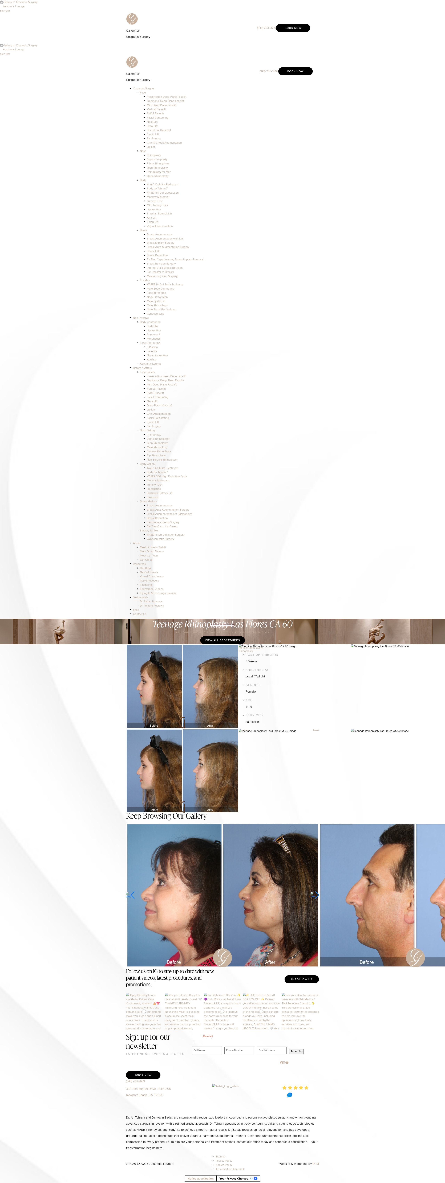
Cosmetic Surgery (144, 88)
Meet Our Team (149, 555)
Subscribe (296, 1051)
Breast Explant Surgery (160, 243)
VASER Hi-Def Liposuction (163, 192)
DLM (316, 1164)
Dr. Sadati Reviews (151, 601)
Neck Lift (152, 122)
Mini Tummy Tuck (157, 205)
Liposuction (154, 209)
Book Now (293, 28)
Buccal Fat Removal (159, 130)
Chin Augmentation (159, 414)
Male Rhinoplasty (157, 305)
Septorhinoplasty (157, 159)
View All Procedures (222, 640)
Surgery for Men (149, 530)
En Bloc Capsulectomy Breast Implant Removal (175, 259)
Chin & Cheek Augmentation (164, 142)
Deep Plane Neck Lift (159, 405)
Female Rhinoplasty (159, 451)
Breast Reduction (157, 255)
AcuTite (151, 359)
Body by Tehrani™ (157, 188)
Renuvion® (153, 334)
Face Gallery (147, 372)
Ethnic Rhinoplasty (158, 163)
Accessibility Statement (230, 1169)
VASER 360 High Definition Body (167, 476)
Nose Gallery (147, 430)
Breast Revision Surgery (161, 263)
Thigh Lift (152, 222)
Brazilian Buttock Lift (159, 213)
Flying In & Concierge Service (158, 593)
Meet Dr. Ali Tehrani (152, 551)
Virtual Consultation (152, 576)
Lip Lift (151, 147)
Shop (136, 610)
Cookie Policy (224, 1165)
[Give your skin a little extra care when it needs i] (183, 1011)
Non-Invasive (141, 318)
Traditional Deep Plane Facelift (165, 101)
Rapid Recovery (149, 580)
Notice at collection (201, 1178)
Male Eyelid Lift (156, 301)
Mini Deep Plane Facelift (162, 105)
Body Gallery (147, 464)
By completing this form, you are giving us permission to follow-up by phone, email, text (244, 1041)
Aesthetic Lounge (14, 6)
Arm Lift (151, 217)
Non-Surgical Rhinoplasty (162, 459)
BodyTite (152, 326)
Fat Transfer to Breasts (160, 272)
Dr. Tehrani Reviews (152, 605)
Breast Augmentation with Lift (165, 238)
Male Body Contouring (160, 288)
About (136, 543)
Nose (143, 151)
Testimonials (140, 597)
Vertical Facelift (156, 109)
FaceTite (152, 351)
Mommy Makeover (158, 197)
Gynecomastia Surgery (160, 539)
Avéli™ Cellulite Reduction (163, 184)
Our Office (146, 560)
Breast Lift (153, 251)
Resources (139, 564)
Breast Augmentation (160, 234)
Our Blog (145, 568)
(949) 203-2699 (266, 28)
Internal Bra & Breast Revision (165, 268)
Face (143, 92)
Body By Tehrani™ (157, 472)
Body (143, 180)
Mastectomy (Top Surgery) (162, 276)
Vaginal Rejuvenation (160, 226)
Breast (144, 230)
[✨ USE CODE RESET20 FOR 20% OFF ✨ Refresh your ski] (261, 1011)
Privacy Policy (224, 1160)
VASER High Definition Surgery (165, 534)
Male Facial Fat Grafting (161, 309)
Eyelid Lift (153, 134)
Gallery (187, 632)
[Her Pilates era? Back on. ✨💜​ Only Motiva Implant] (222, 1011)
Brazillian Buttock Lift (160, 493)
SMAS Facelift (155, 113)
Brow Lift (152, 126)
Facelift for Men (156, 293)
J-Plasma (152, 347)
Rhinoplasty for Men (159, 172)
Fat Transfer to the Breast (162, 526)
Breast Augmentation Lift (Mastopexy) (169, 514)
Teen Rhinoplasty (157, 167)
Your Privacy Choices (233, 1178)
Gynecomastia (155, 313)
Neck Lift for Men (157, 297)
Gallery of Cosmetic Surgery (21, 2)
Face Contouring (150, 343)
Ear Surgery (154, 426)
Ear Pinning (154, 138)
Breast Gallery (148, 501)
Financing (146, 585)
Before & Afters (142, 368)
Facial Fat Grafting (158, 418)
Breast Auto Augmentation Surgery (168, 247)
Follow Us (303, 979)
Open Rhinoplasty (158, 176)
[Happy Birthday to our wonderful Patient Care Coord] (144, 1011)
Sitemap (220, 1156)
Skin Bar (5, 11)
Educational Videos (151, 589)
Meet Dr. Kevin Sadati (153, 547)
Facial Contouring (157, 117)
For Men (145, 280)
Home (178, 632)
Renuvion (153, 497)
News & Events (149, 572)
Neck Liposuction (157, 355)
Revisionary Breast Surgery (163, 522)
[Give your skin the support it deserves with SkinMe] (300, 1011)
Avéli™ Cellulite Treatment (162, 468)
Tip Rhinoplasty (156, 455)
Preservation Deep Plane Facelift (167, 97)
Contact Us (139, 614)
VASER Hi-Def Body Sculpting (165, 284)
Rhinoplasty (154, 155)
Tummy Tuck (154, 201)
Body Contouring (150, 322)
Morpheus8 (154, 338)
